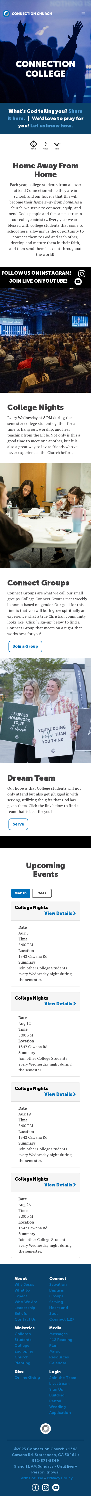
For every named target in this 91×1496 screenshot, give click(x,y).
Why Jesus (24, 1284)
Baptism (56, 1290)
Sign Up (56, 1389)
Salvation (58, 1284)
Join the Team (62, 1377)
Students (23, 1339)
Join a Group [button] (25, 646)
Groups (56, 1296)
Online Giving (27, 1377)
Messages (58, 1334)
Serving (56, 1302)
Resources (59, 1357)
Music (54, 1351)
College (22, 1345)
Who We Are (26, 1302)
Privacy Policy (60, 1478)
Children (23, 1334)
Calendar (57, 1363)
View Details (58, 913)
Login (55, 1372)
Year (42, 893)
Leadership (25, 1307)
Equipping (24, 1351)
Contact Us (25, 1319)
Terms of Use (30, 1478)
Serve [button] (18, 824)
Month (21, 893)
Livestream (59, 1383)
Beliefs (21, 1313)
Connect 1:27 (61, 1319)
